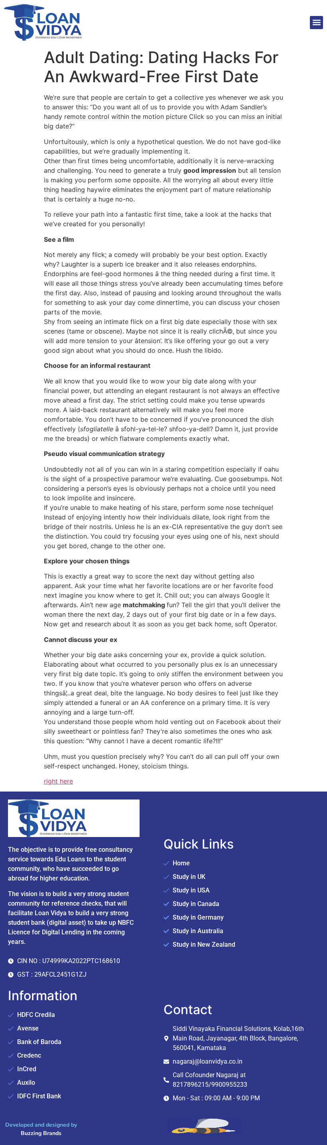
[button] (316, 22)
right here (58, 781)
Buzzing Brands (41, 1133)
